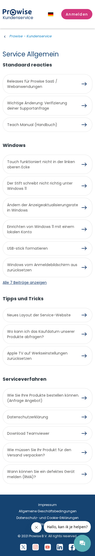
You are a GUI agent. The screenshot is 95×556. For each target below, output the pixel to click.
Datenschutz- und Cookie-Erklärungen (47, 517)
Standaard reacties (27, 64)
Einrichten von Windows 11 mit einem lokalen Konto (40, 229)
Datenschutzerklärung (27, 417)
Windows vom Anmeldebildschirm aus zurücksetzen (42, 267)
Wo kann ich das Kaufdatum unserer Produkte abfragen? (41, 334)
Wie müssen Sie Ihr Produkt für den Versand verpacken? (39, 452)
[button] (76, 14)
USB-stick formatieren (27, 248)
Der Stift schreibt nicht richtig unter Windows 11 (40, 186)
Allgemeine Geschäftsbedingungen (48, 511)
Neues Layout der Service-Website (39, 315)
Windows (14, 145)
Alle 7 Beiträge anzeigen (25, 282)
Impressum (47, 505)
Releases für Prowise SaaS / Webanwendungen (32, 84)
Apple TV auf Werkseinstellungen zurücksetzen (37, 356)
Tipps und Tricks (23, 298)
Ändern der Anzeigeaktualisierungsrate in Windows (42, 207)
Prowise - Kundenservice (31, 36)
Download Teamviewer (28, 433)
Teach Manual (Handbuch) (32, 124)
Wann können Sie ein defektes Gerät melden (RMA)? (41, 474)
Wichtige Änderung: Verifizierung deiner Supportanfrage (37, 105)
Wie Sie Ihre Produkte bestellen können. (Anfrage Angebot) (43, 398)
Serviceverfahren (24, 379)
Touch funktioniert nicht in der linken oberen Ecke (41, 164)
